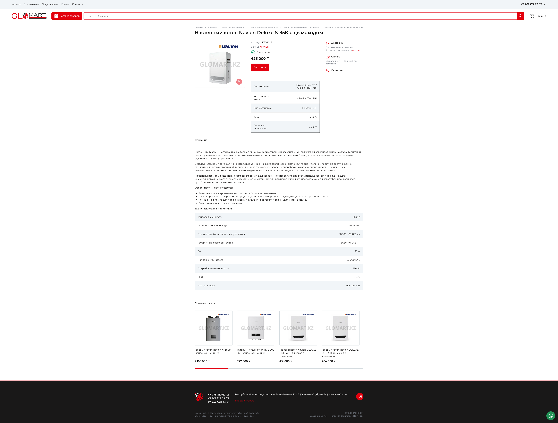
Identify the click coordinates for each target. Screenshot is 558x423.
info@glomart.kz (244, 400)
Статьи (65, 4)
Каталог (16, 4)
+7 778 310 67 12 (218, 394)
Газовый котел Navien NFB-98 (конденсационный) (213, 351)
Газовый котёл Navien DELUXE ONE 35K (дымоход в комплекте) (340, 353)
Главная (199, 27)
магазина (357, 50)
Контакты (78, 4)
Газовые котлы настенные (264, 27)
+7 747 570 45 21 (218, 402)
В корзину (260, 67)
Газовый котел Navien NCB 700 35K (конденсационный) (255, 351)
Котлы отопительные (233, 27)
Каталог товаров (70, 16)
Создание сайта (318, 416)
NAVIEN (264, 46)
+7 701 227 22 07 (531, 4)
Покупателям (50, 4)
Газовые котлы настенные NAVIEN (301, 27)
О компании (31, 4)
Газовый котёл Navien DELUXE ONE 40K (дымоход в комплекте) (297, 353)
